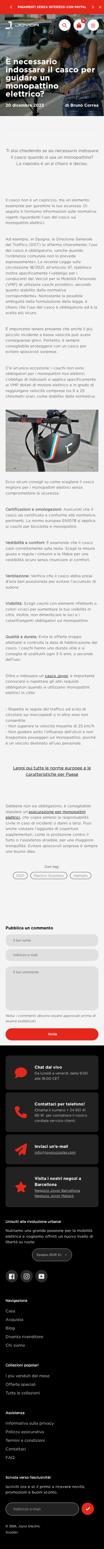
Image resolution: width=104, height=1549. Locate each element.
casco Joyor (56, 676)
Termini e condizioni (25, 1440)
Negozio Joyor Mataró (54, 1196)
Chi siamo (15, 1345)
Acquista (14, 1319)
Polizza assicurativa (25, 1431)
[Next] (92, 7)
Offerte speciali (21, 1384)
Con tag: (52, 867)
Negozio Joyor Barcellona (57, 1190)
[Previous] (11, 7)
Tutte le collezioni (23, 1393)
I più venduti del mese (27, 1375)
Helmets (80, 875)
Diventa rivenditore (24, 1336)
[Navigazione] (93, 25)
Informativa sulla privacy (30, 1423)
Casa (10, 1311)
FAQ (10, 1457)
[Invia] (88, 1509)
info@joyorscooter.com (55, 1152)
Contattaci (16, 1449)
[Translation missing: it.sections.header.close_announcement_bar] (100, 7)
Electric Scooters (49, 875)
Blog (10, 1328)
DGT (20, 875)
